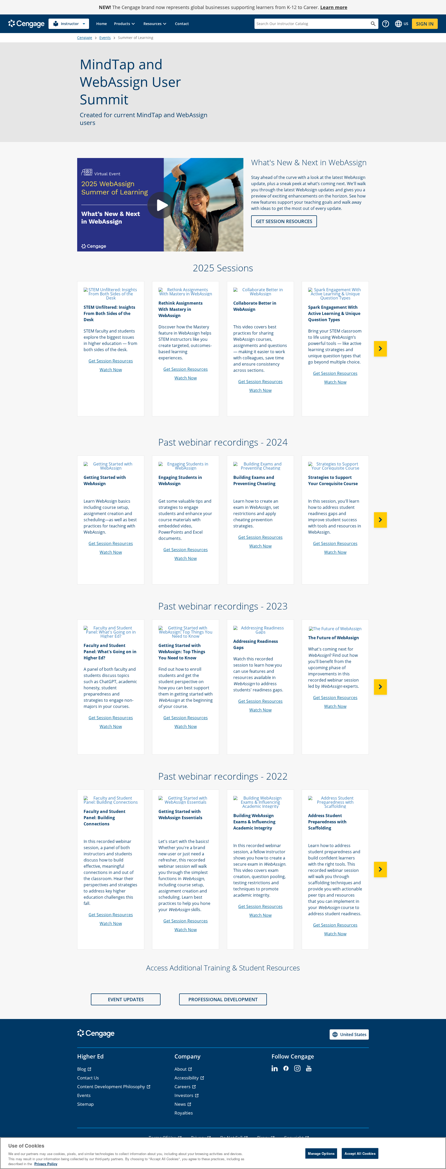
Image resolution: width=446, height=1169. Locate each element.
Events (105, 37)
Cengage (84, 37)
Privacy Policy (45, 1163)
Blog (82, 1069)
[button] (125, 24)
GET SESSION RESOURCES (284, 221)
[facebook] (286, 1068)
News (180, 1104)
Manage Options (321, 1153)
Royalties (183, 1113)
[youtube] (309, 1068)
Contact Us (88, 1078)
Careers (183, 1086)
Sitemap (85, 1104)
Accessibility (187, 1078)
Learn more (333, 7)
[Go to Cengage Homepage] (26, 23)
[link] (101, 24)
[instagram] (297, 1068)
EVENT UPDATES (126, 999)
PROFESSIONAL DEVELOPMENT (223, 999)
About (181, 1069)
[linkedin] (275, 1068)
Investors (184, 1095)
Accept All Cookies (360, 1153)
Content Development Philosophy (111, 1086)
